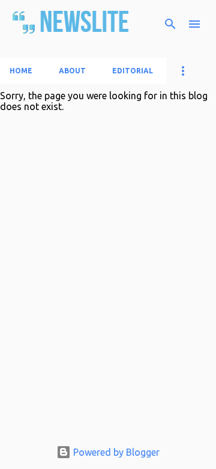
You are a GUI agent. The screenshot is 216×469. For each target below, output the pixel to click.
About (72, 71)
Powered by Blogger (115, 452)
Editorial (132, 71)
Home (21, 71)
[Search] (170, 24)
